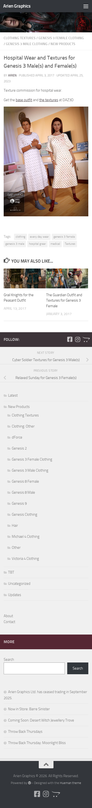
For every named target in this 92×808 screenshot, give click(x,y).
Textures (70, 243)
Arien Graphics (16, 6)
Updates (14, 595)
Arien (12, 75)
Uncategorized (19, 583)
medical (55, 243)
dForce (17, 437)
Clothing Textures (20, 38)
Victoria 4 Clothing (25, 558)
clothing (20, 236)
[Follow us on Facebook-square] (70, 339)
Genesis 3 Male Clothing (27, 44)
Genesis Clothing (24, 514)
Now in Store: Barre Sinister (29, 709)
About (8, 616)
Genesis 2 (19, 448)
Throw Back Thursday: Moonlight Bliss (37, 743)
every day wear (39, 236)
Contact (9, 622)
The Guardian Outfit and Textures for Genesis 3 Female (64, 300)
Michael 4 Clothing (25, 536)
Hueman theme (70, 783)
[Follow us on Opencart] (85, 339)
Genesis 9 (19, 503)
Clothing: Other (23, 426)
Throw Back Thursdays (25, 731)
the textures (48, 100)
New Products (63, 44)
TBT (11, 572)
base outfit (24, 100)
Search (9, 659)
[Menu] (86, 6)
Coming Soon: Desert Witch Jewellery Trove (41, 720)
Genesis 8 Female (25, 481)
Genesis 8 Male (23, 492)
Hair (15, 525)
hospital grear (37, 243)
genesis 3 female (64, 236)
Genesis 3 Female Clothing (61, 38)
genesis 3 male (14, 243)
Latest (13, 395)
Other (16, 547)
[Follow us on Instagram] (77, 339)
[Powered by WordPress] (29, 782)
